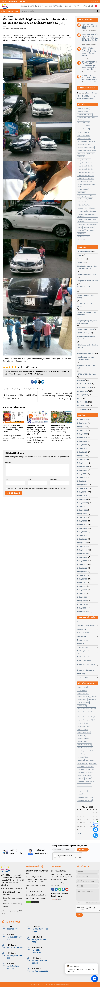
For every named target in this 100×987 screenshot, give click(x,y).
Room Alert (81, 156)
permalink (46, 389)
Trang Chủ (25, 6)
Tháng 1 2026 (82, 427)
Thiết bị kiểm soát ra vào (86, 657)
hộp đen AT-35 (39, 35)
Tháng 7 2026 (82, 419)
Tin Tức (76, 6)
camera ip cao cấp (83, 726)
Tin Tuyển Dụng (82, 406)
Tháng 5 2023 (82, 528)
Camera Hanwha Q (83, 129)
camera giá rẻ (82, 705)
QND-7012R (81, 153)
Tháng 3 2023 (82, 535)
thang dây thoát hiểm (84, 160)
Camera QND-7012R (84, 123)
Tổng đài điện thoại (84, 660)
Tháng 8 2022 (82, 561)
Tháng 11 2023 (82, 506)
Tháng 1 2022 (82, 586)
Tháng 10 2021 (82, 597)
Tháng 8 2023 (82, 517)
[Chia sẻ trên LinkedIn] (42, 382)
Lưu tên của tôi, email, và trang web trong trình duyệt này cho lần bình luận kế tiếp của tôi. (38, 488)
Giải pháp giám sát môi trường (85, 296)
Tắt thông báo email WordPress (87, 224)
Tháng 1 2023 (82, 543)
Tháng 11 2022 (82, 550)
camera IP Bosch (83, 723)
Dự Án (85, 6)
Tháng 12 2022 (82, 546)
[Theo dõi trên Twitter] (92, 1)
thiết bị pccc (81, 192)
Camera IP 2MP (90, 720)
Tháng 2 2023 (82, 539)
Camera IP (81, 720)
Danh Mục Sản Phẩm (10, 11)
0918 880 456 (18, 947)
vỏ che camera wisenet (85, 788)
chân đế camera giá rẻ (84, 744)
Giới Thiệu (33, 6)
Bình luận (8, 462)
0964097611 (36, 952)
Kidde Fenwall (90, 760)
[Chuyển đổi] (97, 622)
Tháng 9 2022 (82, 557)
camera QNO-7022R (84, 126)
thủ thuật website (83, 202)
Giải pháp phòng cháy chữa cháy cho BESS (87, 322)
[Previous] (5, 426)
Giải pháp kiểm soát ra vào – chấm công (87, 313)
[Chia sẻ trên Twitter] (35, 382)
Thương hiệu (81, 674)
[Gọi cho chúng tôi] (59, 889)
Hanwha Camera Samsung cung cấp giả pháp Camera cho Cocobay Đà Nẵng (60, 428)
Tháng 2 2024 (82, 495)
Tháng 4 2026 (82, 423)
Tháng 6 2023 (82, 524)
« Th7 (79, 834)
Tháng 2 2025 (82, 452)
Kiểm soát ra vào (83, 633)
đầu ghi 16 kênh (82, 794)
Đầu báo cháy (90, 230)
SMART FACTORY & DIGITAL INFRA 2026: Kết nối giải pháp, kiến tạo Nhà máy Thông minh (89, 65)
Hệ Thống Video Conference (87, 374)
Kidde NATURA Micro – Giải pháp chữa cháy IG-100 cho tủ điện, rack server (89, 52)
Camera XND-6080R (84, 138)
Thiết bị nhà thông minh (85, 670)
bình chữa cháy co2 (83, 111)
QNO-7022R (90, 153)
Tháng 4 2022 (82, 575)
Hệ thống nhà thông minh (86, 353)
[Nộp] (97, 11)
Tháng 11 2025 (82, 430)
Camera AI (94, 696)
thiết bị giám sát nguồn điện (86, 769)
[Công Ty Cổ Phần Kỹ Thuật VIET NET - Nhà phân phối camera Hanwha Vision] (4, 6)
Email (30, 479)
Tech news (81, 380)
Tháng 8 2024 (82, 474)
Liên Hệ (90, 6)
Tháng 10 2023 (82, 510)
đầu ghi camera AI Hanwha (85, 797)
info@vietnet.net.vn (38, 895)
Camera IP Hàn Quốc (84, 732)
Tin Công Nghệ (82, 391)
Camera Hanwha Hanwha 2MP (87, 709)
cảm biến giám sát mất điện (86, 751)
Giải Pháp (68, 6)
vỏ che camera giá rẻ (84, 785)
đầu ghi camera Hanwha (85, 800)
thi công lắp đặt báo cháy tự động (86, 185)
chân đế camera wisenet (85, 748)
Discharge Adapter (83, 757)
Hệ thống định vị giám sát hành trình (86, 338)
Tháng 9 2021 (82, 601)
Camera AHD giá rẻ (83, 696)
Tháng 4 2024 (82, 488)
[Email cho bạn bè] (39, 382)
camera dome (92, 699)
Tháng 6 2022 (82, 568)
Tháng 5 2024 (82, 485)
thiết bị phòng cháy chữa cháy (87, 196)
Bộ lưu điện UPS (82, 647)
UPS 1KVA (80, 778)
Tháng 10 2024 (82, 466)
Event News (81, 259)
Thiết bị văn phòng (83, 640)
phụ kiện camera (83, 763)
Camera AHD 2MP (83, 693)
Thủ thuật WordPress (84, 205)
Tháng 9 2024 (82, 470)
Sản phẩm (48, 6)
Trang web (53, 479)
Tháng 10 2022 (82, 553)
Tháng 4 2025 (82, 445)
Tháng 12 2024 (82, 459)
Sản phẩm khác (82, 677)
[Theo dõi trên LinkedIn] (95, 1)
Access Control (82, 687)
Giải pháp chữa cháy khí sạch (87, 281)
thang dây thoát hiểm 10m (85, 166)
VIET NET (25, 28)
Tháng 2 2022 (82, 582)
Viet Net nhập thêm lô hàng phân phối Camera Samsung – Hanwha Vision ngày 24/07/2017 (57, 396)
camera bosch (82, 699)
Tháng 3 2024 (82, 492)
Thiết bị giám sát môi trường (84, 652)
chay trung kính (82, 141)
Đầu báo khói (81, 233)
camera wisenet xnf (84, 132)
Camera (80, 622)
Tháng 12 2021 (82, 590)
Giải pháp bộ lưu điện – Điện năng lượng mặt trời (87, 267)
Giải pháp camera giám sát (86, 274)
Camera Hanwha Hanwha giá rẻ (87, 717)
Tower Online (82, 775)
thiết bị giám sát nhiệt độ (85, 772)
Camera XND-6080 (84, 135)
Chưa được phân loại (84, 252)
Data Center (81, 629)
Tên (7, 479)
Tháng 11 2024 (82, 463)
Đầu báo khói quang (83, 237)
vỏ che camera (90, 781)
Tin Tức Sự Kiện (8, 16)
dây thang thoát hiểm (84, 144)
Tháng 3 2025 (82, 448)
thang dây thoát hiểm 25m (86, 175)
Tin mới (79, 398)
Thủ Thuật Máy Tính (84, 384)
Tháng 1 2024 (82, 499)
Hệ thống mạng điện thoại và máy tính (87, 346)
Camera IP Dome (83, 729)
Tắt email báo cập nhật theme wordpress (87, 220)
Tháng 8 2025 (82, 437)
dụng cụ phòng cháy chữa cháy (87, 150)
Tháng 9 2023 (82, 514)
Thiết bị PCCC (82, 644)
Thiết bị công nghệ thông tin (86, 665)
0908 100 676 (37, 891)
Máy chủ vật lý (82, 636)
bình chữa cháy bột (83, 108)
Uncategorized (82, 409)
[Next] (69, 426)
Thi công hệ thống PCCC (85, 181)
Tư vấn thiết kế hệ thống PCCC (87, 211)
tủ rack (80, 227)
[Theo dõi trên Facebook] (90, 1)
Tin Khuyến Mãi (82, 395)
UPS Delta (81, 781)
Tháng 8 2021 (82, 604)
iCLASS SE (81, 760)
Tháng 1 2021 (81, 608)
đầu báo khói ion (82, 240)
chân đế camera (82, 741)
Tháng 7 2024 (82, 477)
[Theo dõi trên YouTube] (97, 1)
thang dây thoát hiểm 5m (85, 163)
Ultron (89, 775)
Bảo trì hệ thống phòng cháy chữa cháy (86, 118)
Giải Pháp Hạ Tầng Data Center (85, 305)
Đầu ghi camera (82, 791)
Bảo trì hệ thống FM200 (85, 114)
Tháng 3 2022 (82, 579)
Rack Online (92, 763)
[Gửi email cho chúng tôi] (93, 1)
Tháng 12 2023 (82, 503)
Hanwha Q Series (89, 227)
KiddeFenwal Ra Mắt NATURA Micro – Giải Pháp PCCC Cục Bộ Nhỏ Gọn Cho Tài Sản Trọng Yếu (90, 38)
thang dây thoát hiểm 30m (86, 178)
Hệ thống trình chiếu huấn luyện (86, 367)
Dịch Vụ (40, 6)
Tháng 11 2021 (82, 593)
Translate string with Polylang (87, 208)
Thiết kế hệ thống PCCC (85, 199)
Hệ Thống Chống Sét (84, 333)
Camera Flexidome (83, 702)
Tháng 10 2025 (82, 434)
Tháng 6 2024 (82, 481)
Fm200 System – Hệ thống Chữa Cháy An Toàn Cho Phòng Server (87, 95)
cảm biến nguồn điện (84, 754)
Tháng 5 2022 (82, 572)
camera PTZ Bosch (83, 738)
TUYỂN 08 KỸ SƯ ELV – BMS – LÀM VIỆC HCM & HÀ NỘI (89, 77)
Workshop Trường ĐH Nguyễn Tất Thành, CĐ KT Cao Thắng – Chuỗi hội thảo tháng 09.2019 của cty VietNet (36, 429)
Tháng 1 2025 (82, 456)
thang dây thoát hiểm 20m (86, 172)
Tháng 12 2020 (82, 612)
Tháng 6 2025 (82, 441)
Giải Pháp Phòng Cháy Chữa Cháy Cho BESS (90, 26)
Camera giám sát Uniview (86, 625)
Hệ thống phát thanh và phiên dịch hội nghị (85, 358)
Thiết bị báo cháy (83, 189)
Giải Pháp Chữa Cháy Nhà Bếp (86, 288)
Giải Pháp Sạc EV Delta (85, 329)
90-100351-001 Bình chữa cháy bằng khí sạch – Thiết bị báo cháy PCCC (13, 428)
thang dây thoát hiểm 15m (85, 169)
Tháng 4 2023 (82, 532)
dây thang (92, 141)
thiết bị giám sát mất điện (85, 766)
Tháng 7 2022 (82, 564)
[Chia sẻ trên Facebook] (32, 382)
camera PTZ (81, 735)
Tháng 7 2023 (82, 521)
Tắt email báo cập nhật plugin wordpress (87, 215)
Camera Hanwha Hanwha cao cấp (86, 713)
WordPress (81, 230)
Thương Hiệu (57, 6)
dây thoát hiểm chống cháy (86, 147)
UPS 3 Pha (88, 778)
